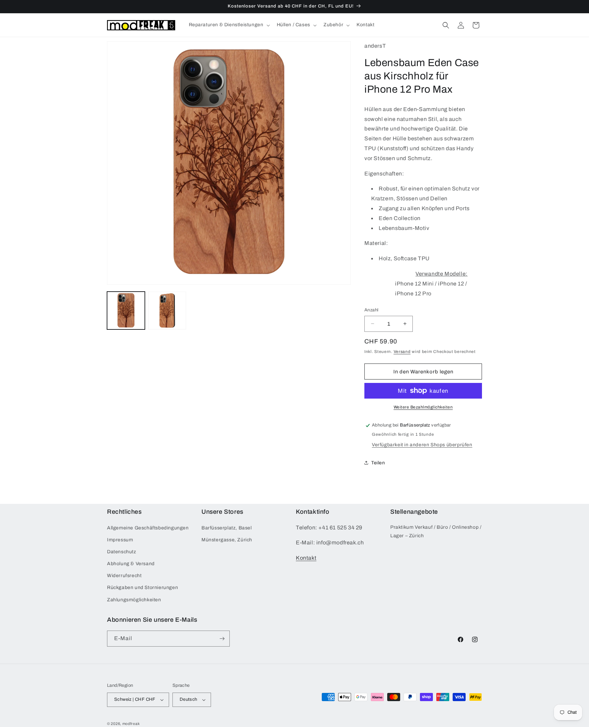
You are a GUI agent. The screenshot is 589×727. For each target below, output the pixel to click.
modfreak (131, 724)
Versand (402, 351)
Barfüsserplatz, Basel (226, 527)
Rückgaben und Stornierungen (142, 587)
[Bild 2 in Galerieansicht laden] (167, 310)
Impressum (120, 539)
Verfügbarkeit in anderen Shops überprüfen (422, 444)
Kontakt (306, 558)
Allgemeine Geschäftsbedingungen (148, 527)
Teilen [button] (378, 462)
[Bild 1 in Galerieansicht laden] (126, 310)
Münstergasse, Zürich (226, 539)
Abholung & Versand (131, 563)
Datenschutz (121, 551)
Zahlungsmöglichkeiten (134, 599)
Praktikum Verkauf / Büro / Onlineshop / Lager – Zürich (435, 531)
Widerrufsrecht (124, 575)
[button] (229, 25)
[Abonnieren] (221, 639)
